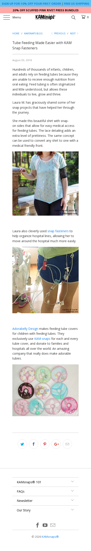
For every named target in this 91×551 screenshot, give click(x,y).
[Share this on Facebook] (33, 444)
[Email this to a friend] (67, 444)
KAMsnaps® (50, 537)
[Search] (73, 17)
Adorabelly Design (25, 329)
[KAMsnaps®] (45, 17)
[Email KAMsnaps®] (53, 525)
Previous (59, 33)
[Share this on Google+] (56, 444)
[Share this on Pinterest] (44, 444)
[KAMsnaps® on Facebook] (37, 525)
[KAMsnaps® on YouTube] (45, 525)
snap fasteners (58, 231)
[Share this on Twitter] (22, 444)
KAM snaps (42, 338)
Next (73, 33)
